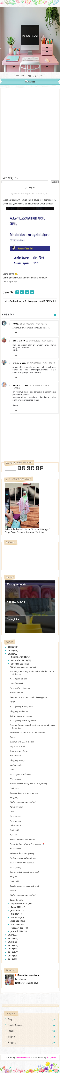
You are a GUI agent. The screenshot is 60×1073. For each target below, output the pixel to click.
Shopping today (17, 760)
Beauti (13, 737)
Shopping (14, 797)
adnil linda (19, 341)
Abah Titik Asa (20, 385)
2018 (10, 952)
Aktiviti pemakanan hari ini (22, 802)
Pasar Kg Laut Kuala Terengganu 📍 (27, 844)
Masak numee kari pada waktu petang (28, 783)
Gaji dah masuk (17, 746)
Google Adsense (15, 1025)
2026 (10, 647)
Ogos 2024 (16, 907)
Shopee (13, 876)
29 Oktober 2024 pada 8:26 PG (39, 341)
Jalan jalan (13, 620)
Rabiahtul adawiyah (28, 975)
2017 (10, 955)
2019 (10, 948)
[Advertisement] (13, 131)
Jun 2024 (15, 913)
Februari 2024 (17, 927)
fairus (16, 324)
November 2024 (18, 660)
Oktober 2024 (17, 663)
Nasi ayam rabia (16, 584)
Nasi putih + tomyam (20, 688)
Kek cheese (15, 848)
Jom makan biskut (19, 751)
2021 (10, 941)
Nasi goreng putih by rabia (23, 720)
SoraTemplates (23, 1057)
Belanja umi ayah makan (22, 742)
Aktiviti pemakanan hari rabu (24, 667)
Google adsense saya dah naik (24, 886)
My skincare (15, 755)
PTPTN (12, 702)
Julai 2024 (15, 910)
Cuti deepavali (16, 683)
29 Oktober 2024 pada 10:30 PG (41, 363)
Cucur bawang (16, 900)
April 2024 (15, 920)
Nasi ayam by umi (18, 678)
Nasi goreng (15, 816)
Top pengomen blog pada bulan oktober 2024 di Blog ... (32, 673)
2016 (10, 959)
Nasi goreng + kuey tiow (21, 706)
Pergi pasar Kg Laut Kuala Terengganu (28, 697)
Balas (15, 333)
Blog (10, 1019)
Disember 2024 (18, 656)
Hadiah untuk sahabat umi (23, 858)
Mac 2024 (15, 924)
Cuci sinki (14, 830)
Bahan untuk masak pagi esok (24, 872)
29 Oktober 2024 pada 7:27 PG (33, 324)
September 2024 (19, 903)
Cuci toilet (15, 788)
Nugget (13, 835)
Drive (12, 811)
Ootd (12, 769)
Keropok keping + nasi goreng (24, 793)
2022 (10, 938)
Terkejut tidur (16, 807)
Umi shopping (16, 765)
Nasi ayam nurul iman (20, 774)
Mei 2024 (15, 917)
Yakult (13, 890)
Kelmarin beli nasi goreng (22, 853)
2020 (10, 945)
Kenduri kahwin (16, 602)
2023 (10, 934)
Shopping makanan (19, 711)
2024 (10, 653)
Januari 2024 (17, 931)
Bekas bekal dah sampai (22, 862)
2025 (10, 650)
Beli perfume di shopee (21, 716)
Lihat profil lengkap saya (26, 982)
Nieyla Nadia (19, 363)
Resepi (11, 1031)
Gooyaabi (51, 1057)
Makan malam (16, 692)
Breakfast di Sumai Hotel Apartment (27, 732)
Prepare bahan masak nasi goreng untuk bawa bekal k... (32, 727)
